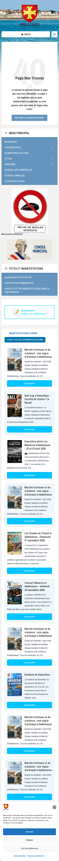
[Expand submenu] (52, 147)
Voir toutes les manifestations (25, 339)
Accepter (29, 831)
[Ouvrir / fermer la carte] (54, 34)
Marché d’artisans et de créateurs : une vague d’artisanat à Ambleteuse (38, 353)
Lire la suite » (29, 383)
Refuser (29, 840)
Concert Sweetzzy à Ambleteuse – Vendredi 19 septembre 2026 (37, 586)
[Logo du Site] (29, 25)
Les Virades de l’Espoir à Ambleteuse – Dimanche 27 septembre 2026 (38, 536)
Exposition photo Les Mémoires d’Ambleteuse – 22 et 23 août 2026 (37, 445)
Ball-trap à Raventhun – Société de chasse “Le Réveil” (38, 399)
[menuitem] (29, 141)
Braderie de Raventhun (37, 675)
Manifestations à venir (23, 333)
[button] (54, 807)
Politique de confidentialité (35, 856)
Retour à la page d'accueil (29, 117)
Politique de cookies (19, 856)
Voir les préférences (29, 848)
